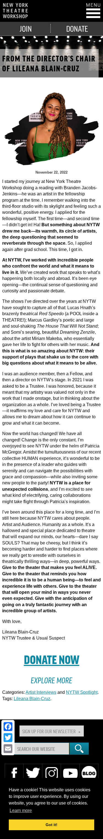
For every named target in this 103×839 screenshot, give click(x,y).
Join (26, 28)
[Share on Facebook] (7, 726)
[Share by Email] (7, 748)
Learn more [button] (21, 810)
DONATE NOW (51, 659)
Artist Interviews (41, 692)
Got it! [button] (51, 824)
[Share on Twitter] (7, 737)
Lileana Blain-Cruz (32, 698)
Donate (77, 28)
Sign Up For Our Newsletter (49, 731)
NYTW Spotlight (82, 692)
